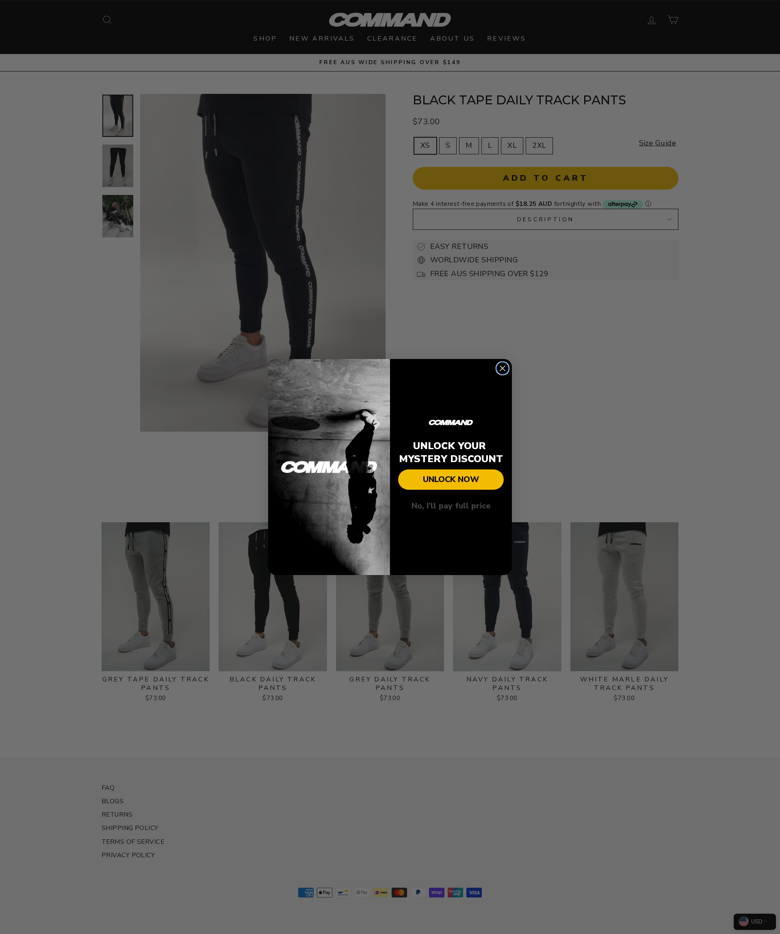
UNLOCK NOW (451, 479)
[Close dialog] (502, 368)
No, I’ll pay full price (451, 505)
